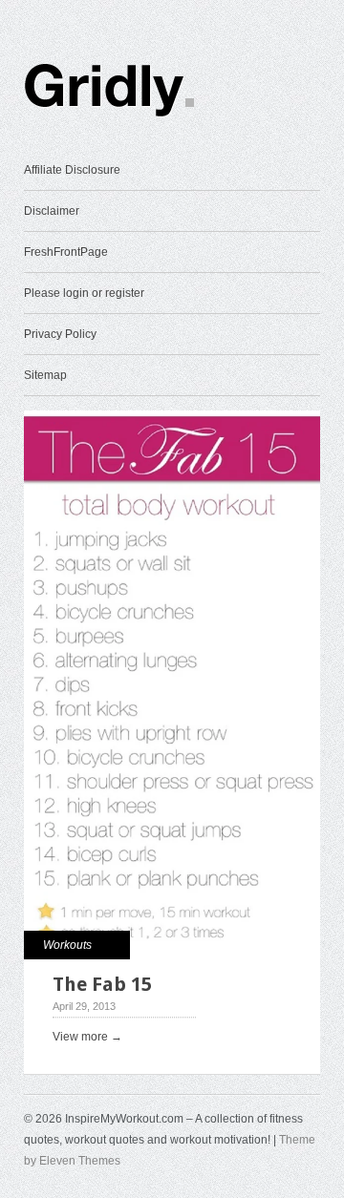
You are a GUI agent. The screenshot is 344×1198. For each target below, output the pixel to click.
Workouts (67, 945)
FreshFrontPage (66, 252)
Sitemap (45, 375)
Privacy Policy (60, 334)
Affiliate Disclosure (72, 170)
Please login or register (84, 293)
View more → (87, 1036)
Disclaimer (51, 211)
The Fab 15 (102, 984)
